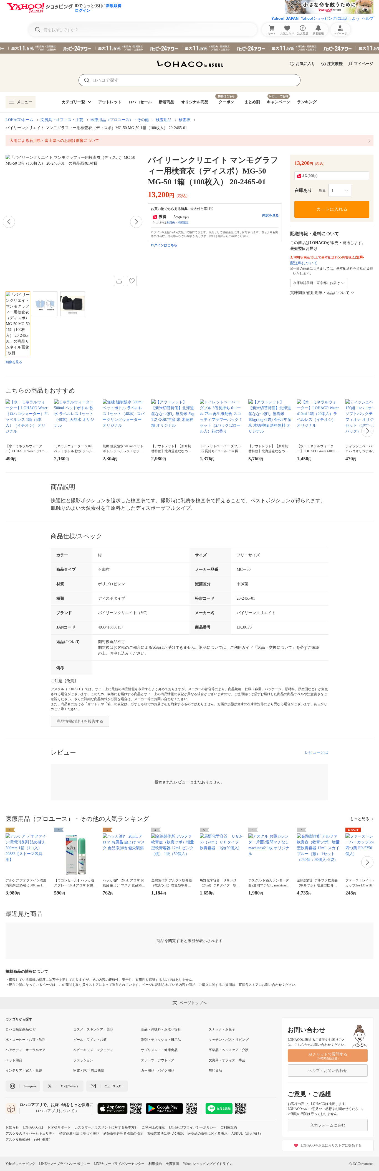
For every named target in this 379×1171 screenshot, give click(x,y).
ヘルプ (367, 18)
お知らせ (12, 1127)
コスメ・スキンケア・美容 (93, 1029)
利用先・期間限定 (177, 222)
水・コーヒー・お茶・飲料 (26, 1039)
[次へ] (136, 222)
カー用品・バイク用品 (157, 1070)
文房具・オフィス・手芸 (62, 120)
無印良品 (215, 1070)
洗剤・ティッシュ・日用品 (161, 1039)
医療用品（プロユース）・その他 (119, 120)
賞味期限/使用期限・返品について (320, 293)
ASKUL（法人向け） (247, 1133)
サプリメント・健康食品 (159, 1050)
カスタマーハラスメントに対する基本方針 (106, 1127)
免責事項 (172, 1163)
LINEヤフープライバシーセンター (119, 1163)
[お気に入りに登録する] (132, 281)
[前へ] (9, 222)
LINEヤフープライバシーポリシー (64, 1163)
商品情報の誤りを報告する (80, 721)
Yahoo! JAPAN (285, 18)
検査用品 (163, 120)
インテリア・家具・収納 (24, 1070)
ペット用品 (14, 1060)
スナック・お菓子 (222, 1029)
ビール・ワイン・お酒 (90, 1039)
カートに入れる (331, 209)
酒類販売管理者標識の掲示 (123, 1133)
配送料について (303, 263)
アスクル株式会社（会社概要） (29, 1140)
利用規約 (155, 1163)
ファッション (83, 1060)
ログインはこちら (164, 245)
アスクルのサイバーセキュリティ (30, 1133)
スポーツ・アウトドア (157, 1060)
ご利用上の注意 (153, 1127)
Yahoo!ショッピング (20, 1163)
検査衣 (184, 120)
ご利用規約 (228, 1127)
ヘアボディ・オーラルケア (26, 1050)
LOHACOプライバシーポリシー (192, 1127)
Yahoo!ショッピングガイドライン (208, 1163)
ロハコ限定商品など (21, 1029)
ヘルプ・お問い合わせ (327, 1071)
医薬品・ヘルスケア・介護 (229, 1050)
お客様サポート (59, 1127)
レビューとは (316, 752)
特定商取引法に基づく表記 (79, 1133)
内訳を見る (270, 215)
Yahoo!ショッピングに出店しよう (330, 18)
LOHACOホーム (19, 120)
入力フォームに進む (327, 1125)
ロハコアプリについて (55, 1111)
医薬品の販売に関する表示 (208, 1133)
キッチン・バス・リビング (229, 1039)
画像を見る (14, 362)
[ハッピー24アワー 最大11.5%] (189, 48)
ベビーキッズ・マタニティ (93, 1050)
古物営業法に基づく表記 (165, 1133)
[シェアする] (119, 281)
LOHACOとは (33, 1127)
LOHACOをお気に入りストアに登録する (331, 1145)
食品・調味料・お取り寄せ (161, 1029)
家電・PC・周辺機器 (88, 1070)
